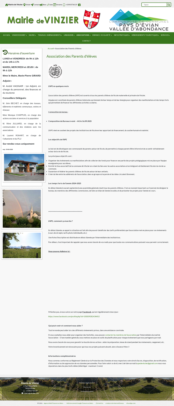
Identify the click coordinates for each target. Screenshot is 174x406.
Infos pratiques (121, 35)
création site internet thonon (114, 403)
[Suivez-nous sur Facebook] (79, 4)
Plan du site (87, 387)
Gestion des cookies (87, 391)
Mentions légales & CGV (87, 383)
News (44, 5)
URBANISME (68, 35)
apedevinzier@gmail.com (147, 363)
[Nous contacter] (32, 4)
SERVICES (165, 35)
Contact (36, 5)
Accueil (6, 35)
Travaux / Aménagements (49, 35)
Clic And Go (99, 403)
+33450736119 (31, 391)
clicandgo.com (131, 403)
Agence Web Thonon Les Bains (53, 403)
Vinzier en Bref (19, 35)
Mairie (32, 35)
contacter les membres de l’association (120, 335)
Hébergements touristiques (145, 35)
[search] (154, 4)
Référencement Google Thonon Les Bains (80, 403)
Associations (82, 35)
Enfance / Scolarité (101, 35)
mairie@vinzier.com (31, 393)
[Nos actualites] (41, 4)
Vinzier (28, 5)
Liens (51, 5)
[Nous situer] (24, 4)
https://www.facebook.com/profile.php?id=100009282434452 (74, 316)
